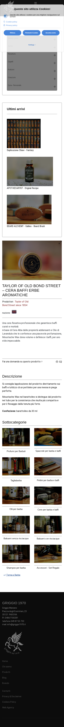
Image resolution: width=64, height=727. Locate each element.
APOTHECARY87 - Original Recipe (23, 188)
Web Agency (8, 707)
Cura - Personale (14, 86)
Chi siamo (7, 666)
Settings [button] (32, 45)
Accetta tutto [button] (51, 33)
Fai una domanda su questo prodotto (21, 361)
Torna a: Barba (13, 575)
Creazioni (12, 78)
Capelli (10, 63)
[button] (55, 55)
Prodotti (6, 672)
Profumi (11, 71)
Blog (4, 678)
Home (5, 661)
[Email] (60, 361)
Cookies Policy (9, 702)
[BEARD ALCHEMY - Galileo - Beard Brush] (32, 209)
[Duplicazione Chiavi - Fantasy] (32, 133)
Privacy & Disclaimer (12, 696)
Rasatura (11, 55)
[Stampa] (57, 361)
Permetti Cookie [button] (31, 33)
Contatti (6, 691)
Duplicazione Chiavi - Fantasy (20, 150)
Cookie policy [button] (11, 22)
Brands (5, 683)
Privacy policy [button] (11, 25)
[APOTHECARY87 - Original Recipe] (32, 171)
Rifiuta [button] (12, 33)
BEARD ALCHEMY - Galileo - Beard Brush (26, 226)
